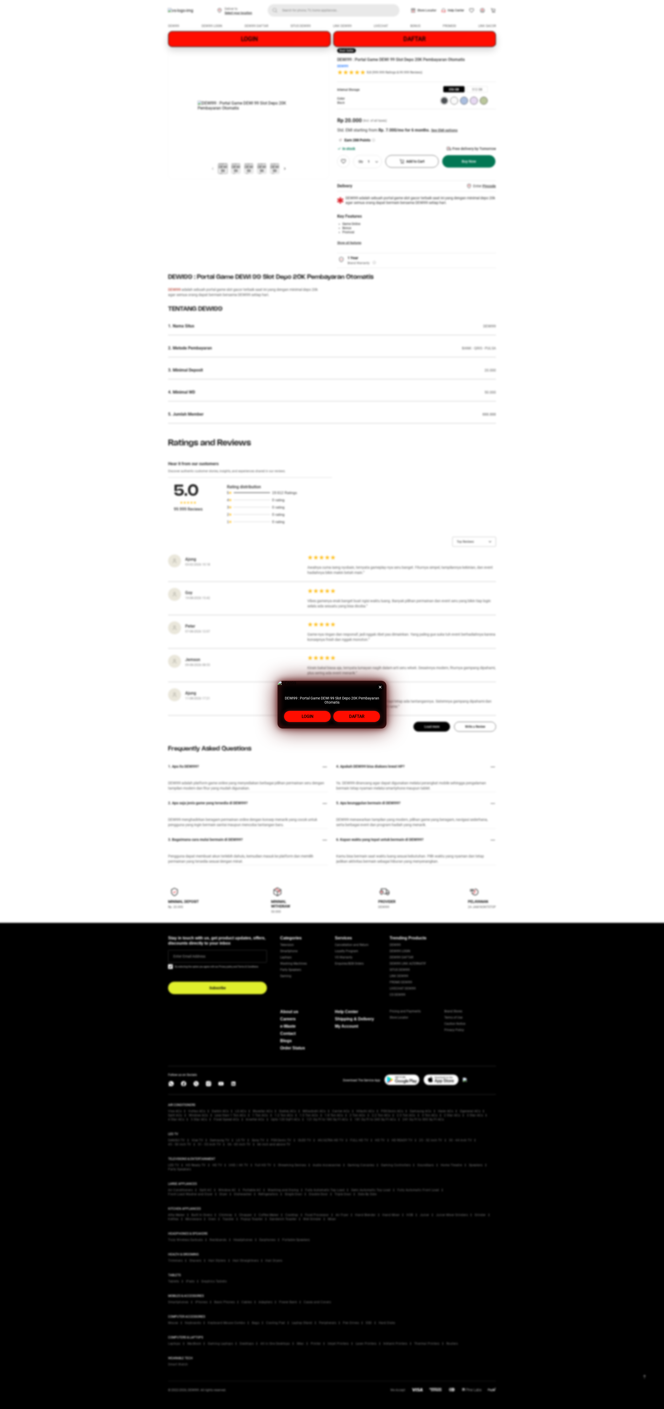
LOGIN (307, 716)
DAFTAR (356, 716)
